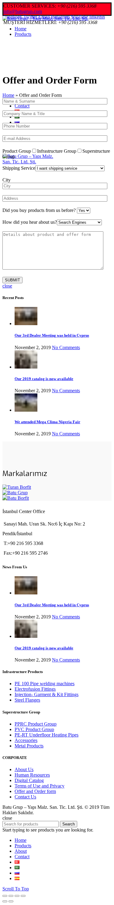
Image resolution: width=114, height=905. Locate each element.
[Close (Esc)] (4, 896)
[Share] (11, 896)
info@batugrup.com (22, 11)
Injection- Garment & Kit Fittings (46, 694)
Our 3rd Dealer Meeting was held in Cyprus (52, 335)
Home (8, 95)
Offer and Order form (35, 791)
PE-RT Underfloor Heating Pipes (46, 734)
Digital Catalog (29, 780)
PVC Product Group (34, 729)
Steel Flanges (27, 700)
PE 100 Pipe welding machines (44, 683)
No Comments (66, 347)
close (7, 285)
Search (68, 824)
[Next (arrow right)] (11, 901)
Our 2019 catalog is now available (44, 378)
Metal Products (29, 745)
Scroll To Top (15, 888)
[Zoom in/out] (23, 896)
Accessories (26, 740)
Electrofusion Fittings (35, 689)
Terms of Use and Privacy (39, 785)
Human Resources (32, 774)
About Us (24, 769)
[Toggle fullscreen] (17, 896)
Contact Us (25, 796)
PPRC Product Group (36, 723)
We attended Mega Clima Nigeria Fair (47, 422)
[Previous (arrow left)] (4, 901)
